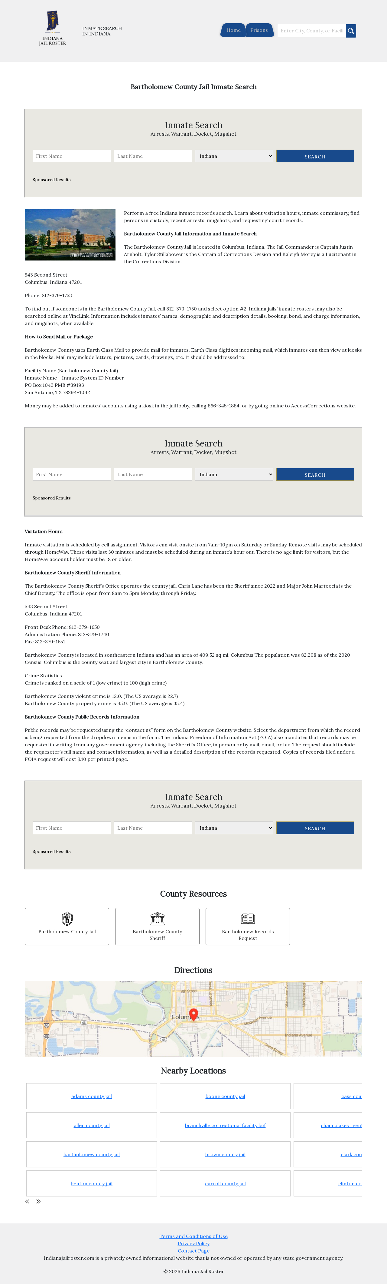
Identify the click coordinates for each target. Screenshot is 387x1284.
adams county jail (91, 1096)
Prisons (259, 30)
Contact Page (194, 1251)
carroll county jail (225, 1183)
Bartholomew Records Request (248, 934)
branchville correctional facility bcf (225, 1125)
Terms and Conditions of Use (194, 1236)
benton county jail (91, 1183)
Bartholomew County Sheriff (157, 934)
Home (233, 30)
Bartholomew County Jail (67, 931)
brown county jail (225, 1154)
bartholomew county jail (91, 1154)
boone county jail (225, 1096)
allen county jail (92, 1125)
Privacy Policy (194, 1243)
